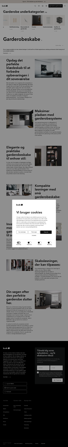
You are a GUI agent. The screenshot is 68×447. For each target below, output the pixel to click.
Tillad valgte (34, 232)
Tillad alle (46, 232)
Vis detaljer (34, 235)
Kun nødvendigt (22, 232)
